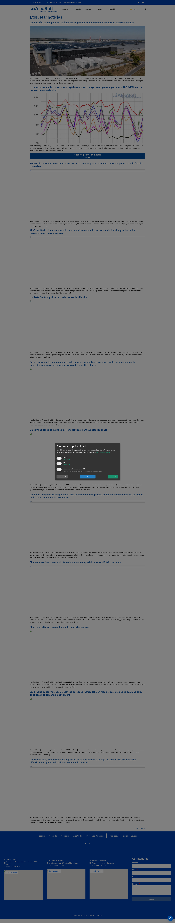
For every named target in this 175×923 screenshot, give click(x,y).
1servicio (66, 459)
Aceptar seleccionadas (88, 477)
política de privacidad (103, 452)
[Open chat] (170, 918)
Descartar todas (62, 477)
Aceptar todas (112, 477)
